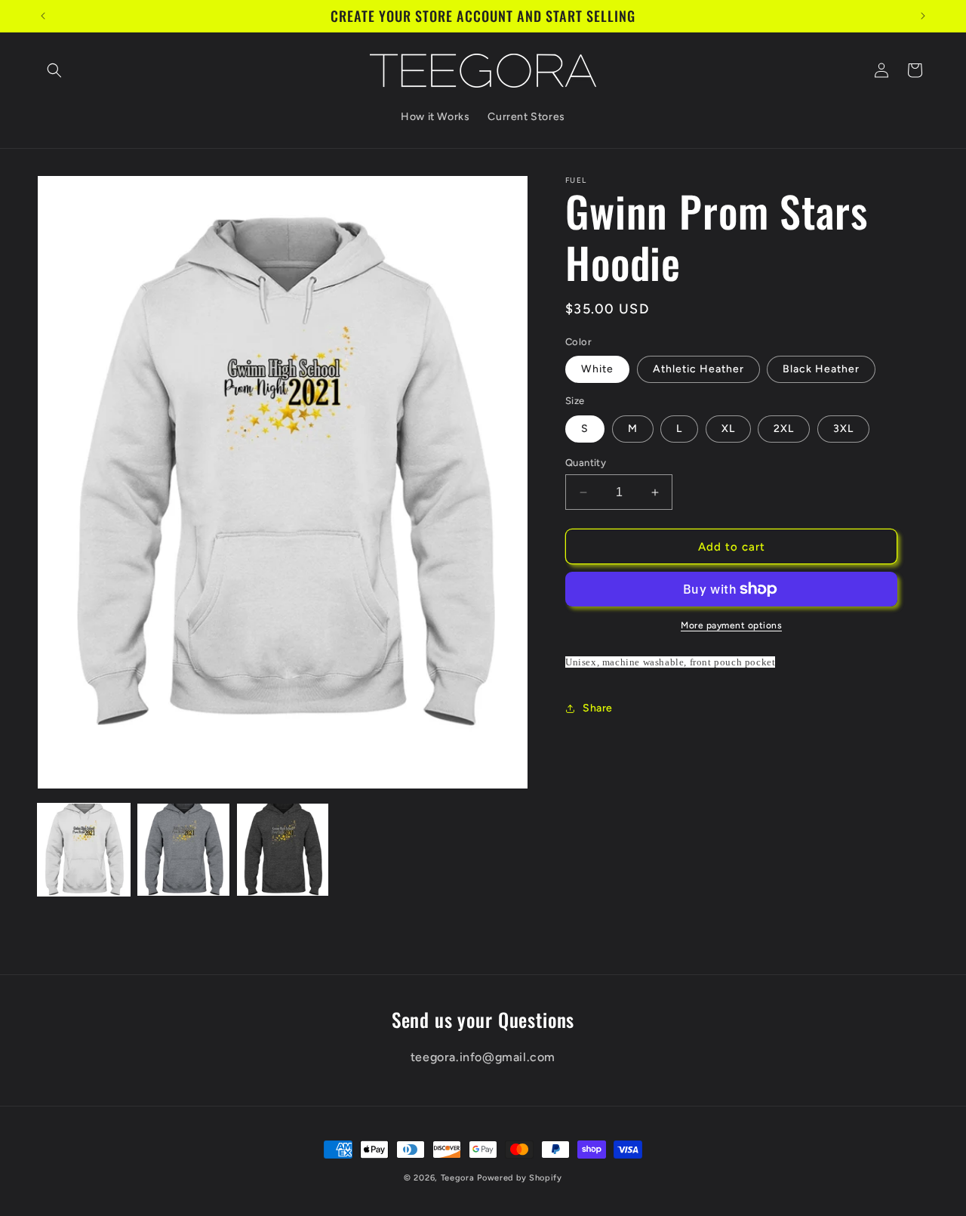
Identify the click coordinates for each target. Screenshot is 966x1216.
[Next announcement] (923, 16)
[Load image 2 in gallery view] (183, 850)
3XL (843, 428)
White (597, 369)
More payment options (731, 625)
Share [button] (598, 708)
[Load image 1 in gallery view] (84, 850)
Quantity (585, 462)
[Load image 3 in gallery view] (283, 850)
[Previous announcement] (43, 16)
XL (728, 428)
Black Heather (821, 369)
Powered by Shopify (519, 1178)
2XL (784, 428)
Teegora (458, 1178)
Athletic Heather (698, 369)
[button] (54, 70)
